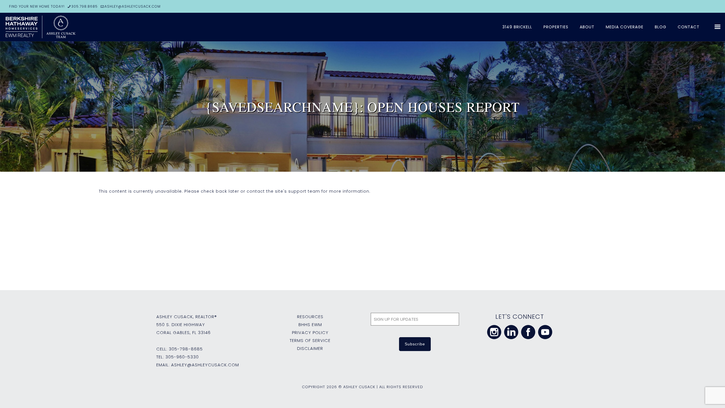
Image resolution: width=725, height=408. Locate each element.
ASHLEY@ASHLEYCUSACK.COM (133, 6)
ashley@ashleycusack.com (205, 365)
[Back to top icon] (698, 396)
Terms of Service (310, 340)
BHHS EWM (310, 325)
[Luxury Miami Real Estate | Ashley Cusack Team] (74, 27)
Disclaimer (310, 348)
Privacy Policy (310, 332)
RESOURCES (310, 317)
